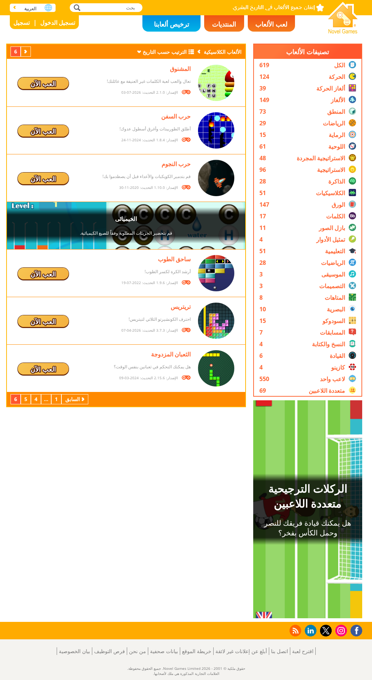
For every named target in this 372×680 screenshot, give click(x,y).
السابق (25, 51)
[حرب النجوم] (216, 178)
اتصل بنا (279, 651)
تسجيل (21, 23)
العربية (30, 8)
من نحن (137, 651)
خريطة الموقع (196, 651)
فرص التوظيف (109, 651)
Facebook (355, 630)
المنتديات (224, 24)
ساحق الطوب (174, 259)
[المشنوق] (216, 83)
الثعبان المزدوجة (171, 354)
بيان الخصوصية (74, 651)
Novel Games (343, 15)
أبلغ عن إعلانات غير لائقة (241, 651)
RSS (295, 630)
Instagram (340, 630)
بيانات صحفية (164, 651)
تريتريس (181, 307)
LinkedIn (309, 631)
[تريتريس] (216, 321)
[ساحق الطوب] (216, 273)
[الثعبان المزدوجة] (216, 368)
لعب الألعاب (271, 24)
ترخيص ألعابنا (171, 24)
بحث (76, 7)
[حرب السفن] (216, 130)
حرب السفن (176, 116)
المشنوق (180, 69)
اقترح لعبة (303, 651)
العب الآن (43, 83)
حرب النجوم (176, 164)
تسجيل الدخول (57, 23)
